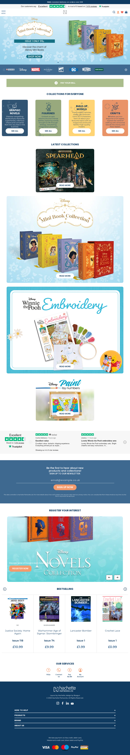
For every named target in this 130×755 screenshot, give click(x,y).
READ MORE (65, 185)
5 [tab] (66, 62)
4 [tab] (63, 62)
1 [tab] (55, 62)
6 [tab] (69, 62)
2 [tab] (58, 62)
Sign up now (65, 487)
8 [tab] (74, 62)
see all (14, 131)
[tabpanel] (65, 40)
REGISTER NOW (20, 568)
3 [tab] (60, 62)
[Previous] (109, 577)
